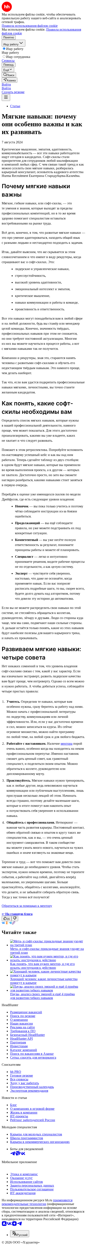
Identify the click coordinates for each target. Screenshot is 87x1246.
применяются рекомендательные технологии (37, 1202)
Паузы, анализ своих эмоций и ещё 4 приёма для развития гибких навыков (42, 996)
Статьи (15, 106)
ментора (66, 743)
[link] (9, 74)
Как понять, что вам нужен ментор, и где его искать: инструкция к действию (42, 965)
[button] (6, 84)
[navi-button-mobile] (6, 97)
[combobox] (19, 1233)
